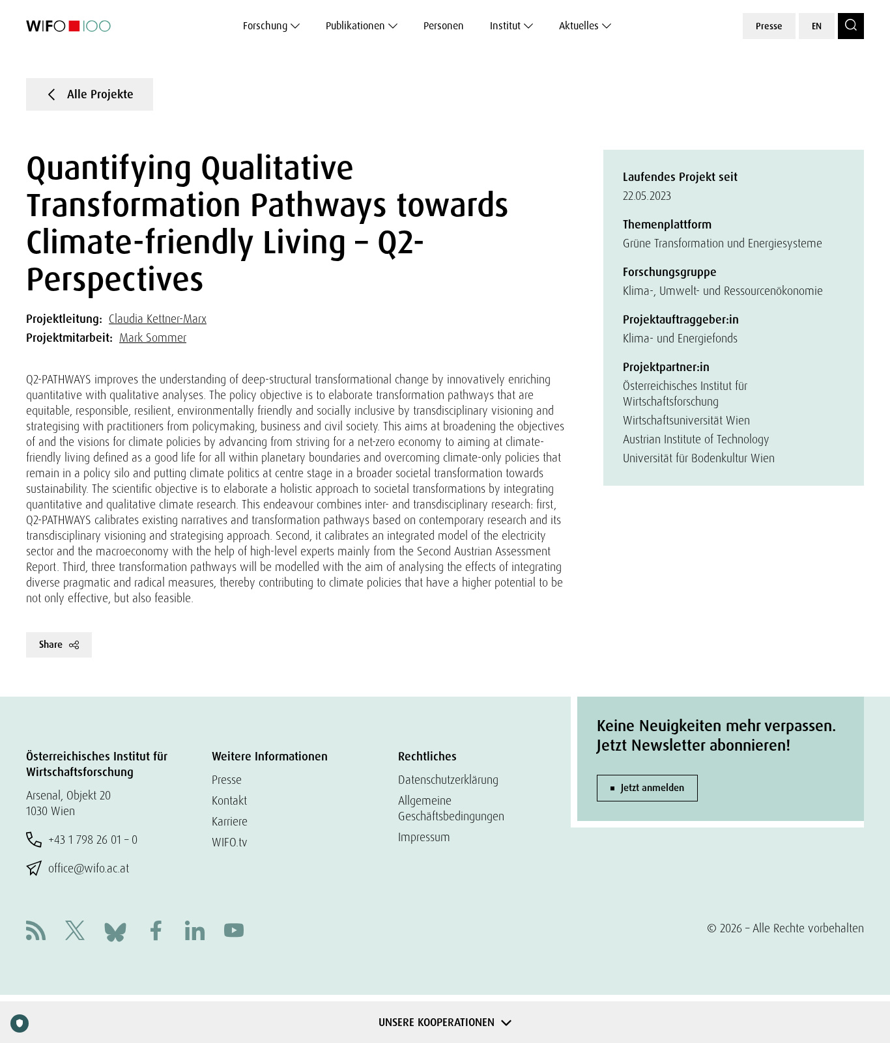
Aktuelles (579, 26)
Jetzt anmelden (652, 787)
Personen (443, 26)
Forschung (265, 26)
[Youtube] (234, 932)
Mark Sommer (152, 337)
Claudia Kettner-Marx (158, 318)
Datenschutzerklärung (448, 779)
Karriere (230, 821)
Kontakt (229, 800)
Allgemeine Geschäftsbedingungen (451, 808)
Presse (769, 26)
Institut (505, 26)
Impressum (424, 836)
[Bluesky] (115, 930)
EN (817, 26)
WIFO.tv (230, 842)
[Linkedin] (195, 932)
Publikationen (355, 26)
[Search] (851, 26)
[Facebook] (155, 932)
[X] (75, 932)
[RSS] (36, 932)
